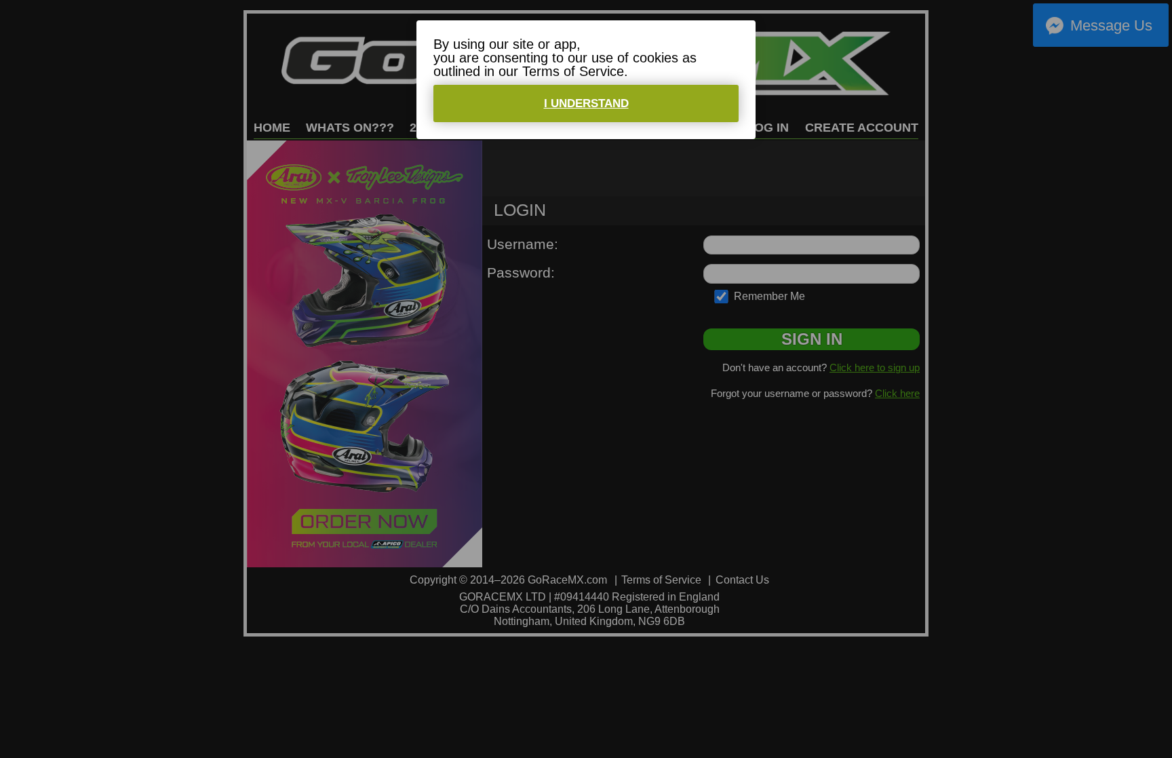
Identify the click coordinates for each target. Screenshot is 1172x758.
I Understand (586, 103)
